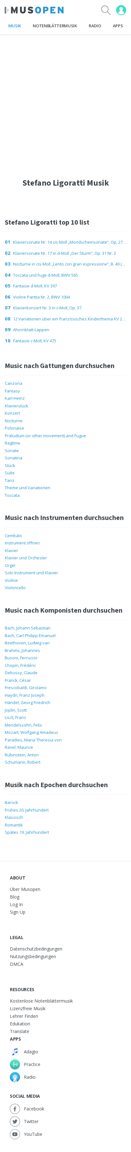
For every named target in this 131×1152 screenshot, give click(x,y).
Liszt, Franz (15, 717)
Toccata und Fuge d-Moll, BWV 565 (45, 275)
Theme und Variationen (27, 487)
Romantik (14, 825)
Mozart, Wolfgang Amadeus (31, 732)
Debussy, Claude (21, 672)
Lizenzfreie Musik (27, 1008)
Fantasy (12, 391)
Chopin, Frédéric (20, 665)
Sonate (12, 450)
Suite (10, 473)
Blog (14, 897)
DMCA (16, 964)
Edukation (20, 1024)
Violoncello (15, 587)
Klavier (11, 550)
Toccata (12, 495)
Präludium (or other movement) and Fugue (45, 435)
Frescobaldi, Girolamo (26, 687)
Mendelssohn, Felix (23, 725)
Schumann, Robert (22, 762)
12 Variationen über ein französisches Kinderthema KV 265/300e (69, 319)
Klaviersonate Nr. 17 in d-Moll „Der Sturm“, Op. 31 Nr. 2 (64, 253)
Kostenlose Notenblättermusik (41, 1001)
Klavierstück (16, 406)
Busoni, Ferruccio (21, 658)
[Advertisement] (65, 100)
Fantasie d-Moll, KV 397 (35, 286)
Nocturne (14, 421)
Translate (19, 1031)
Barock (11, 802)
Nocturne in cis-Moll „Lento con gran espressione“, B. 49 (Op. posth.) (69, 264)
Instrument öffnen (22, 543)
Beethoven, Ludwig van (27, 643)
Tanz (9, 480)
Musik (14, 26)
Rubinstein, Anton (22, 755)
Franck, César (18, 680)
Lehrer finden (24, 1016)
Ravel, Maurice (19, 747)
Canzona (13, 383)
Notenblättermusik (55, 26)
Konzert (12, 413)
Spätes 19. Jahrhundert (27, 832)
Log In (16, 904)
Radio (95, 26)
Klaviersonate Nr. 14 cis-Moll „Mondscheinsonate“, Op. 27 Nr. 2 (69, 242)
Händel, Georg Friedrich (27, 702)
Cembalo (13, 535)
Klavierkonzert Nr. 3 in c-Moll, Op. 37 (47, 308)
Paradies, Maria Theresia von (33, 740)
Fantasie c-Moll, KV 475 (34, 341)
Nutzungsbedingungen (33, 956)
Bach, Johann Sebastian (28, 628)
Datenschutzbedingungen (36, 949)
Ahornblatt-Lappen (31, 329)
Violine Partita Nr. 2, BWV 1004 (41, 297)
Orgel (10, 565)
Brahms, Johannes (22, 650)
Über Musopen (25, 889)
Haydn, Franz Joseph (25, 695)
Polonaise (14, 428)
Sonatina (13, 458)
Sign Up (17, 912)
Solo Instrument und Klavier (31, 573)
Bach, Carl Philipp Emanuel (30, 635)
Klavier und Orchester (26, 558)
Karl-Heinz (15, 398)
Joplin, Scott (16, 710)
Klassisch (14, 817)
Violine (11, 580)
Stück (10, 465)
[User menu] (121, 10)
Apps (118, 26)
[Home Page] (34, 10)
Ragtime (12, 443)
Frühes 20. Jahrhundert (27, 810)
